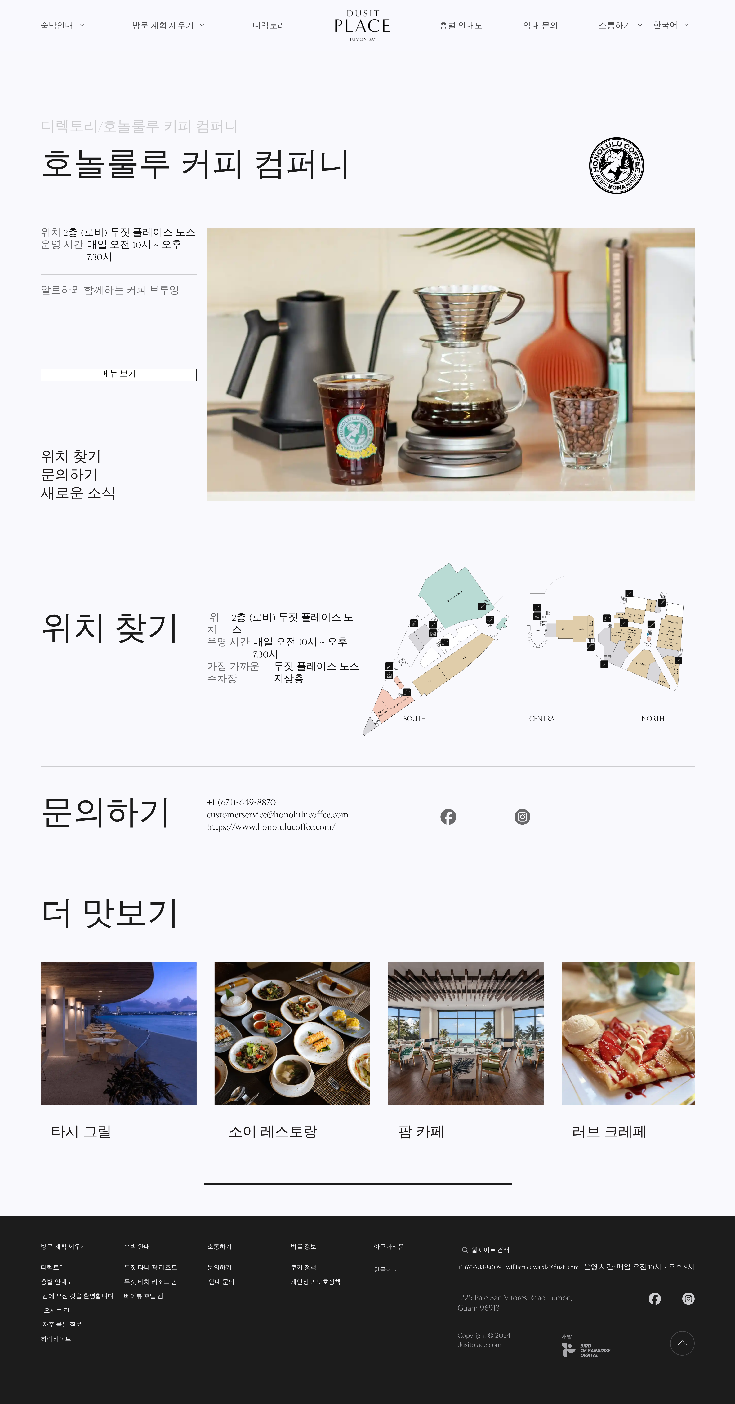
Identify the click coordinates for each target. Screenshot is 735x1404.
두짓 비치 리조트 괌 (150, 1281)
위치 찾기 (71, 458)
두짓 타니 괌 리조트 (150, 1267)
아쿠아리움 (389, 1246)
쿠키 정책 (303, 1267)
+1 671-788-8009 (479, 1267)
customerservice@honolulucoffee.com (278, 815)
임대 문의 (540, 25)
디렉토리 (269, 25)
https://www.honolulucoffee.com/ (271, 828)
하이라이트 (56, 1338)
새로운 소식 (78, 495)
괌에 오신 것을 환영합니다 (77, 1296)
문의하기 (69, 477)
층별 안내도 (461, 25)
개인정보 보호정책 (316, 1281)
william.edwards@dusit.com (542, 1267)
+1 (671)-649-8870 (241, 803)
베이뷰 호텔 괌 (143, 1296)
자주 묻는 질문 (61, 1324)
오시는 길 (55, 1310)
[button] (63, 25)
